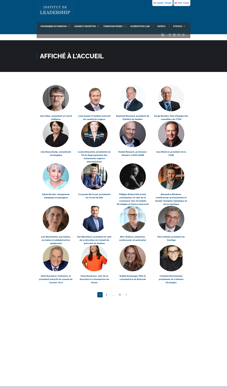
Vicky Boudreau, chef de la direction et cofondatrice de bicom (94, 279)
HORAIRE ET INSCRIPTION (85, 26)
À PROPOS (177, 26)
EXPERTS (161, 26)
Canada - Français (163, 3)
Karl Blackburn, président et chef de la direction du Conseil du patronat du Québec (94, 240)
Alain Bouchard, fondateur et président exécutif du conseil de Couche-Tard (56, 279)
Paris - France (183, 3)
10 (120, 295)
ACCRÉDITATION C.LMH (140, 26)
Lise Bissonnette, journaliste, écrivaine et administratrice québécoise (56, 240)
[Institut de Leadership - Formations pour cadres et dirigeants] (55, 10)
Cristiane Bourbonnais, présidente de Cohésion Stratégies (171, 279)
